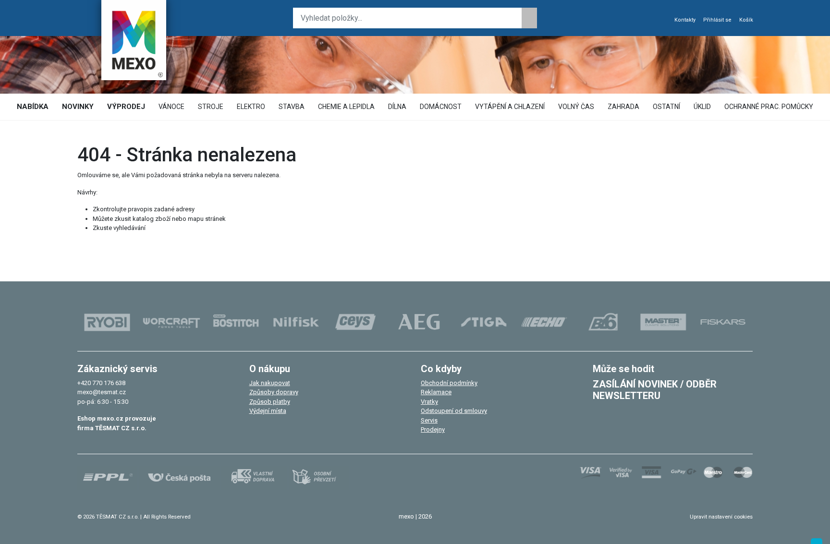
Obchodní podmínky (449, 383)
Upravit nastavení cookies (721, 516)
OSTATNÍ (666, 106)
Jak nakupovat (269, 383)
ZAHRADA (623, 106)
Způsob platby (269, 401)
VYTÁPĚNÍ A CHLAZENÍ (510, 106)
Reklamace (436, 392)
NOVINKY (78, 106)
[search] (529, 18)
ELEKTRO (251, 106)
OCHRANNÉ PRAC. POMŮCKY (768, 106)
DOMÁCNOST (441, 106)
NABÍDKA (33, 106)
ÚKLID (702, 106)
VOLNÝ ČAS (576, 106)
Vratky (429, 401)
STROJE (210, 106)
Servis (429, 420)
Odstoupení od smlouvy (454, 410)
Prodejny (433, 429)
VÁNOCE (171, 106)
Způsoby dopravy (273, 392)
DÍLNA (397, 106)
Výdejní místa (267, 410)
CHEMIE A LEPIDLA (346, 106)
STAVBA (292, 106)
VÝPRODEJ (126, 106)
